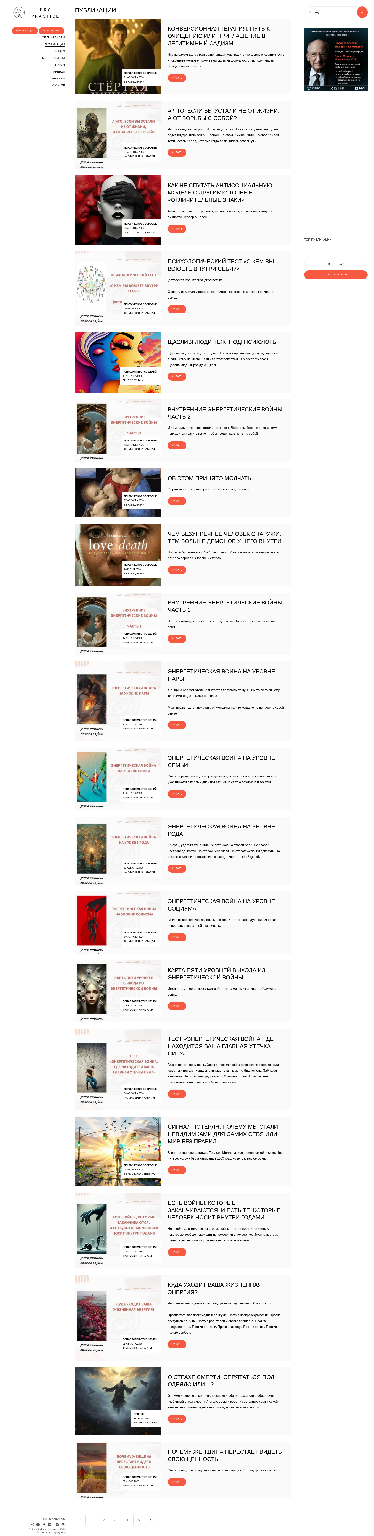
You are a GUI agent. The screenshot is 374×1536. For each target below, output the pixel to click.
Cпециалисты (53, 37)
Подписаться (335, 274)
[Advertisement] (336, 162)
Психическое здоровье (140, 73)
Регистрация (51, 30)
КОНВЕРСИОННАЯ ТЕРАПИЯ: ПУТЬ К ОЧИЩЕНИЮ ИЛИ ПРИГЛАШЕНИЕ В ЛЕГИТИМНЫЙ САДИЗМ (219, 36)
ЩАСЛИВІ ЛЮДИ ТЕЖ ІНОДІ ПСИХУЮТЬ (222, 342)
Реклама (58, 78)
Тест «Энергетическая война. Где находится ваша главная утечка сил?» (221, 1046)
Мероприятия (53, 58)
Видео (60, 51)
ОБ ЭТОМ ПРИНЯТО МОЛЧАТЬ (209, 478)
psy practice (45, 13)
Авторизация (25, 30)
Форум (60, 64)
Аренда (59, 71)
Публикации (55, 44)
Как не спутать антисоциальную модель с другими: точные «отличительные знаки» (220, 192)
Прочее (139, 1414)
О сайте (58, 85)
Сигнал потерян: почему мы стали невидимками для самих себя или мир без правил (223, 1134)
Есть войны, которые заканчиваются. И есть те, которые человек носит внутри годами (224, 1210)
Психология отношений (140, 371)
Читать (177, 77)
